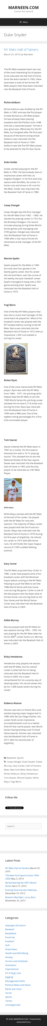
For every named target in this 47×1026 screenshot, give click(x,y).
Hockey (9, 957)
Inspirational (12, 969)
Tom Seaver (10, 777)
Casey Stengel (14, 761)
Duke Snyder (28, 761)
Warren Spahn (24, 777)
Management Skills (15, 981)
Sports (20, 757)
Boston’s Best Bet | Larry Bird (20, 897)
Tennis (8, 1000)
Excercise (10, 937)
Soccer (8, 992)
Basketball (10, 933)
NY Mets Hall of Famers (21, 49)
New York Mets (17, 769)
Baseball (11, 757)
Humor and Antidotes (16, 961)
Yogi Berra (16, 781)
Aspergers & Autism (15, 925)
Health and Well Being (16, 953)
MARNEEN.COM (23, 7)
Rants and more (13, 988)
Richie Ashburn (11, 773)
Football (9, 941)
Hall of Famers (33, 765)
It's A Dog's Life (13, 973)
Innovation (10, 965)
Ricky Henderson (29, 773)
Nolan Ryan (32, 769)
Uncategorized (12, 1004)
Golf (7, 945)
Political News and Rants (18, 984)
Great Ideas (11, 949)
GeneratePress (24, 1022)
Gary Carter (19, 765)
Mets (6, 769)
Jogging (9, 976)
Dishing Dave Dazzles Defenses (21, 889)
